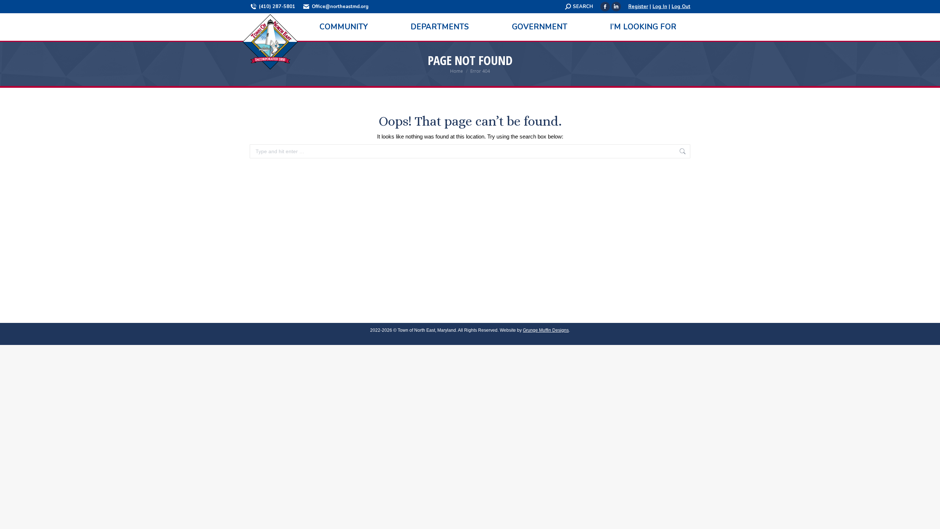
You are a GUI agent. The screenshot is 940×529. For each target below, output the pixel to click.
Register (638, 6)
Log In (659, 6)
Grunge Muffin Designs (546, 330)
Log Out (681, 6)
